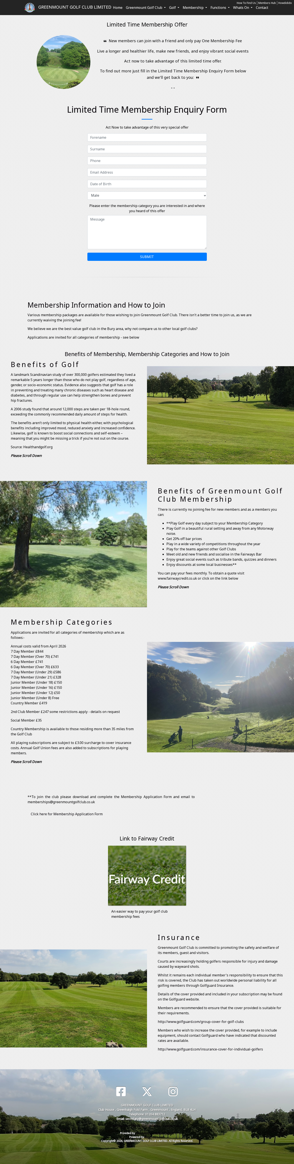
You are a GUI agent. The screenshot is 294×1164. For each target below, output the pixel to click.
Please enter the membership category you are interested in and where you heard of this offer (147, 208)
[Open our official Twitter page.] (147, 1091)
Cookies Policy (172, 1126)
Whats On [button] (241, 7)
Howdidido (285, 3)
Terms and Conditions (146, 1126)
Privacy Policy (121, 1126)
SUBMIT (147, 256)
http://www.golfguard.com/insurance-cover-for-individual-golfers (210, 1049)
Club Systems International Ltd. (155, 1133)
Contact (262, 7)
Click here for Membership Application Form (67, 814)
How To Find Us (246, 3)
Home (117, 7)
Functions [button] (218, 7)
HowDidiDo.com (155, 1137)
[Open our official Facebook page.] (121, 1091)
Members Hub (267, 3)
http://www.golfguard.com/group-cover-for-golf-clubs (201, 1021)
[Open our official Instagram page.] (173, 1091)
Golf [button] (173, 7)
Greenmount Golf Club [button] (144, 7)
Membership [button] (193, 7)
